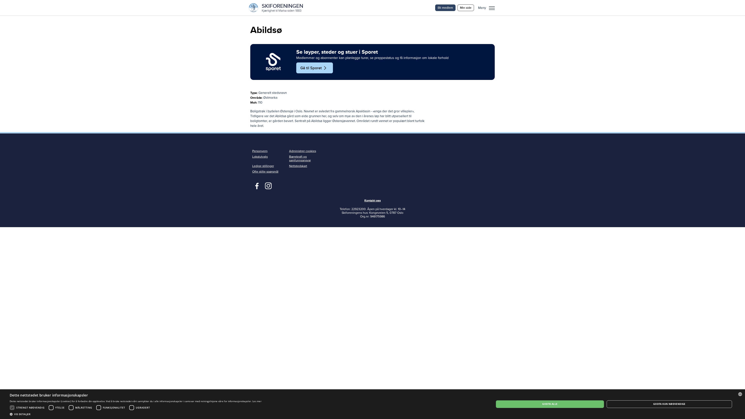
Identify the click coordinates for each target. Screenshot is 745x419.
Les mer (257, 401)
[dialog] (372, 404)
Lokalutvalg (260, 157)
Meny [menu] (492, 8)
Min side (465, 7)
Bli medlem (445, 7)
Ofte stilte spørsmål (265, 172)
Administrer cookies (302, 151)
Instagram (268, 185)
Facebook (256, 185)
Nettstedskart (298, 166)
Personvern (260, 151)
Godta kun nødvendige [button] (669, 404)
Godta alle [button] (549, 404)
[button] (488, 8)
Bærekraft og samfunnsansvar (300, 158)
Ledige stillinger (263, 166)
